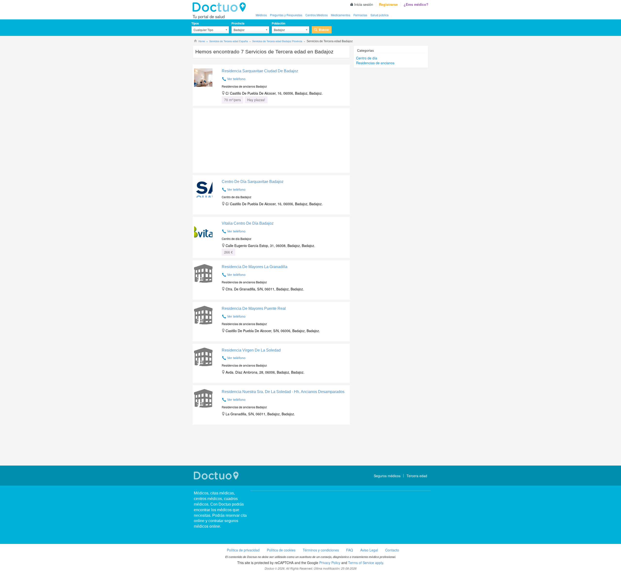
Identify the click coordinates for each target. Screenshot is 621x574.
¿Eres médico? (416, 4)
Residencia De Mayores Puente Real (254, 308)
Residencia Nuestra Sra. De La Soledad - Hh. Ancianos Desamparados (283, 392)
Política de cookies (281, 550)
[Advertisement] (229, 139)
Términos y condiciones (321, 550)
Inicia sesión (363, 4)
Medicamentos (340, 15)
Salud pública (379, 15)
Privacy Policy (329, 562)
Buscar (324, 29)
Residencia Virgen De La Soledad (251, 350)
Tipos (195, 23)
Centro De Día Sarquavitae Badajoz (253, 182)
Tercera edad (417, 475)
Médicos (261, 15)
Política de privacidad (243, 550)
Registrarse (388, 4)
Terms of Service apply (365, 562)
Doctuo (220, 7)
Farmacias (360, 15)
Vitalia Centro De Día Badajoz (248, 223)
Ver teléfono (236, 79)
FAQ (349, 550)
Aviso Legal (369, 550)
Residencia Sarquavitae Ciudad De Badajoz (260, 71)
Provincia (238, 23)
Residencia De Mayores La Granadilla (254, 267)
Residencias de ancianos (375, 62)
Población (278, 23)
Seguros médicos (387, 475)
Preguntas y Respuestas (286, 15)
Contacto (392, 550)
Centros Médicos (316, 15)
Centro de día (366, 58)
